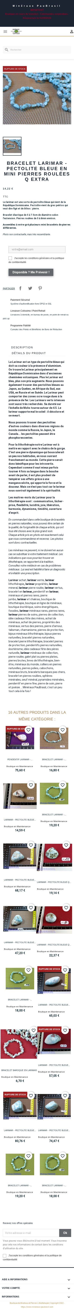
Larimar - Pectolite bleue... (20, 820)
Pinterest (40, 288)
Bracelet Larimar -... (54, 759)
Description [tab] (22, 347)
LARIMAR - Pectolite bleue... (20, 942)
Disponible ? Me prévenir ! (31, 272)
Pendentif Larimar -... (19, 759)
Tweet (30, 288)
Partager (20, 288)
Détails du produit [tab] (29, 353)
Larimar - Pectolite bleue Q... (54, 882)
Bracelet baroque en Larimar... (20, 1070)
